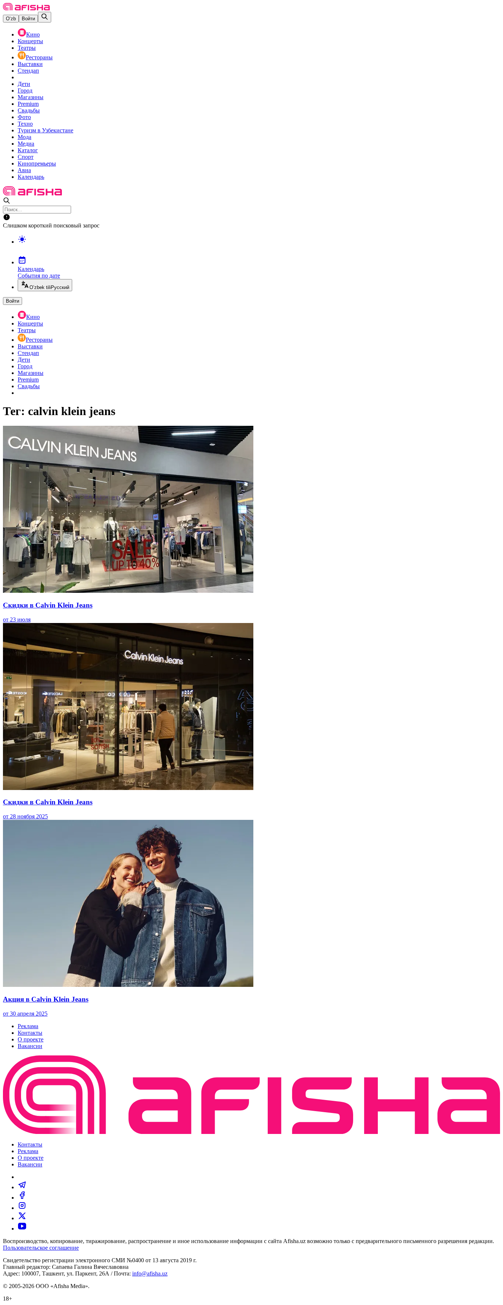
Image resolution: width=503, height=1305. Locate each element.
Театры (27, 48)
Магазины (30, 97)
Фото (24, 117)
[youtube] (22, 1228)
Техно (25, 124)
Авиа (24, 170)
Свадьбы (29, 110)
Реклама (28, 1026)
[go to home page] (26, 8)
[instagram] (22, 1208)
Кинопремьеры (37, 163)
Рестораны (39, 57)
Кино (33, 34)
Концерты (30, 41)
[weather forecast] (259, 247)
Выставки (30, 64)
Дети (24, 84)
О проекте (30, 1039)
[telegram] (22, 1187)
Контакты (30, 1033)
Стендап (28, 70)
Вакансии (30, 1046)
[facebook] (22, 1197)
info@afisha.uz (150, 1273)
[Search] (44, 17)
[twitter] (22, 1218)
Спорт (26, 157)
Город (25, 90)
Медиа (26, 143)
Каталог (28, 150)
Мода (24, 137)
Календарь (31, 177)
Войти (28, 18)
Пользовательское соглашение (41, 1248)
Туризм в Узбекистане (45, 130)
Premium (28, 104)
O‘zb (11, 18)
